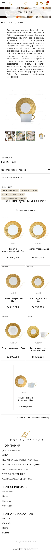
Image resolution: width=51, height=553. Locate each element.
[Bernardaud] (6, 157)
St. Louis (6, 533)
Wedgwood (7, 506)
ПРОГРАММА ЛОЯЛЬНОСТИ (15, 469)
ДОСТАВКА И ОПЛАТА (12, 450)
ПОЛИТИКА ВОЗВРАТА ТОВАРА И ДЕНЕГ (21, 464)
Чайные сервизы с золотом (13, 194)
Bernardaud (7, 491)
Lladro (5, 528)
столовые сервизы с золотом (14, 198)
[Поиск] (10, 3)
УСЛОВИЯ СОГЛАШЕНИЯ (13, 474)
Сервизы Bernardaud (10, 190)
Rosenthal (6, 501)
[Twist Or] (25, 128)
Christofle (6, 523)
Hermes (5, 496)
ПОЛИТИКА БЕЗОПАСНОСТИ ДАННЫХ (20, 460)
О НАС (5, 455)
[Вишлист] (41, 3)
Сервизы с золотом (29, 190)
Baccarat (6, 518)
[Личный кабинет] (37, 3)
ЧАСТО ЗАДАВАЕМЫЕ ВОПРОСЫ (17, 479)
